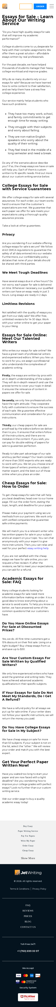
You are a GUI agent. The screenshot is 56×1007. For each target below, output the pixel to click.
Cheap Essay (28, 850)
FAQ (28, 905)
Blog (28, 921)
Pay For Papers (28, 836)
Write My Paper (28, 841)
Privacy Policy (39, 889)
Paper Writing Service (28, 831)
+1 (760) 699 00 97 (28, 951)
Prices (28, 916)
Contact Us (28, 927)
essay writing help (38, 548)
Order (40, 6)
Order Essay (28, 846)
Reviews (28, 910)
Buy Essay (28, 826)
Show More (28, 858)
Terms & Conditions (19, 889)
